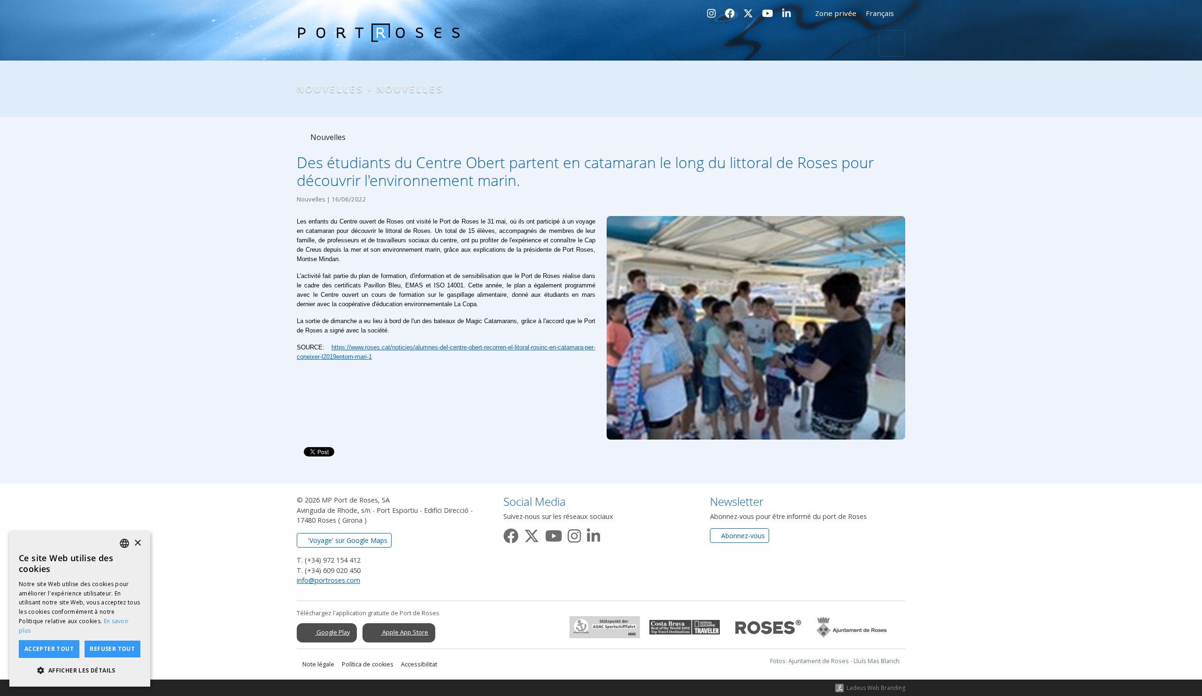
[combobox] (124, 543)
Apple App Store (404, 632)
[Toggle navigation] (891, 43)
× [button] (137, 543)
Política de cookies (367, 664)
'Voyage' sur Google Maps (346, 540)
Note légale (318, 664)
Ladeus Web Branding (876, 688)
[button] (80, 670)
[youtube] (553, 533)
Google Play (332, 632)
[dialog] (79, 609)
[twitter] (531, 533)
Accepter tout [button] (49, 649)
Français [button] (881, 13)
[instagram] (574, 533)
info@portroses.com (328, 580)
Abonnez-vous (742, 535)
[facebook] (510, 533)
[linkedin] (593, 533)
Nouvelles (327, 137)
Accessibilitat (419, 664)
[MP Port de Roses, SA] (379, 43)
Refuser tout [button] (112, 649)
